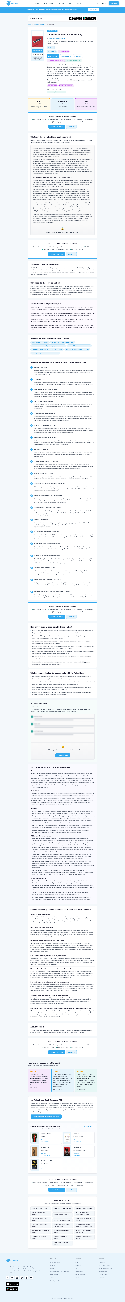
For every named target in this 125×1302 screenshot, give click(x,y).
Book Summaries (49, 3)
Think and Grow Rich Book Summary (39, 1237)
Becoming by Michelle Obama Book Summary (83, 1231)
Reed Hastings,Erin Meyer (57, 38)
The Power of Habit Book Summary (60, 1237)
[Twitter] (12, 1277)
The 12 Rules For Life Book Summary (61, 1243)
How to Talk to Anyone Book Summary (83, 1219)
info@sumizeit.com (106, 1268)
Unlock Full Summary (57, 126)
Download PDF (67, 56)
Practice (61, 3)
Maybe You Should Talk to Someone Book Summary (82, 1213)
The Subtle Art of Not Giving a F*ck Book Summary (62, 1225)
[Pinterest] (26, 1277)
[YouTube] (31, 1277)
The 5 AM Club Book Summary (84, 1208)
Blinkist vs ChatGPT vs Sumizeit (59, 1271)
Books (29, 24)
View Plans (71, 126)
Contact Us (102, 1262)
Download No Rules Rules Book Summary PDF (46, 1116)
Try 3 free (114, 3)
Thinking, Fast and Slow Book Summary (61, 1215)
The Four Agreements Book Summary (39, 1219)
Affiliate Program (80, 1274)
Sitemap (101, 1277)
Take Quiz (78, 56)
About (37, 3)
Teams (52, 1277)
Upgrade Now (93, 9)
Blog (70, 3)
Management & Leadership (66, 85)
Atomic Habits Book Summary (39, 1208)
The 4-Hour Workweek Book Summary (61, 1231)
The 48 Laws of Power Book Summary (39, 1225)
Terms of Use (103, 1271)
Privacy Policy (103, 1274)
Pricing (79, 3)
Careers (77, 1277)
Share (51, 47)
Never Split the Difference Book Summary (84, 1237)
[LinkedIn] (17, 1277)
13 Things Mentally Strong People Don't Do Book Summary (84, 1225)
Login (104, 3)
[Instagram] (21, 1277)
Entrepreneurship (39, 24)
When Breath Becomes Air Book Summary (40, 1231)
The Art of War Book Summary (62, 1220)
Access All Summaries (74, 60)
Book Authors (79, 1271)
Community (78, 1265)
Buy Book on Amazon (38, 54)
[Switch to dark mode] (97, 3)
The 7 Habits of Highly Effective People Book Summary (62, 1209)
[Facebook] (7, 1277)
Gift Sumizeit (54, 1274)
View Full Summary (37, 50)
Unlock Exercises (63, 755)
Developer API (54, 1281)
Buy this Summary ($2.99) (56, 60)
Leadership (51, 92)
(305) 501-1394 (105, 1265)
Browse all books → (89, 1126)
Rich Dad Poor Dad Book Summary (38, 1213)
